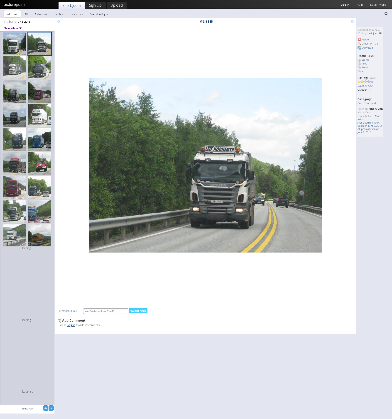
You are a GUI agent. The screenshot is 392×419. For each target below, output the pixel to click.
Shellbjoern (71, 5)
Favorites (77, 14)
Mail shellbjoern (100, 14)
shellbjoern (373, 33)
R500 (364, 63)
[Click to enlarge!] (205, 165)
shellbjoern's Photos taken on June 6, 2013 (370, 124)
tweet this (138, 311)
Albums (12, 14)
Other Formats (369, 43)
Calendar (41, 14)
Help (360, 4)
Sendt (365, 67)
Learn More (378, 4)
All (26, 14)
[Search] (386, 13)
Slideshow (27, 408)
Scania (365, 59)
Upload (116, 5)
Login (345, 4)
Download (367, 47)
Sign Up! (95, 5)
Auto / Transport (367, 103)
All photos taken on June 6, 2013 (368, 130)
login (71, 325)
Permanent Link (67, 310)
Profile (58, 14)
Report (365, 39)
